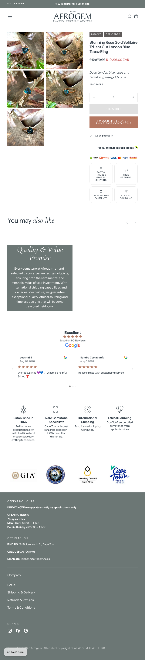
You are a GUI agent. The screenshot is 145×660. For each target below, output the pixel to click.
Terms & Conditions (21, 607)
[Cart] (136, 16)
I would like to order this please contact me (113, 122)
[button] (16, 4)
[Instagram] (9, 630)
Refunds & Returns (20, 600)
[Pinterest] (25, 630)
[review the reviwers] (65, 357)
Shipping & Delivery (21, 592)
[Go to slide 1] (70, 386)
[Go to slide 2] (72, 386)
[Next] (135, 222)
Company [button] (14, 575)
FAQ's (11, 585)
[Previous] (127, 222)
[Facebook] (17, 630)
